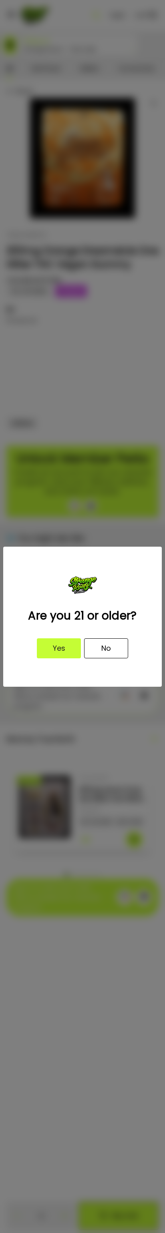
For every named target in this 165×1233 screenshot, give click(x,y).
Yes (59, 648)
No (106, 648)
